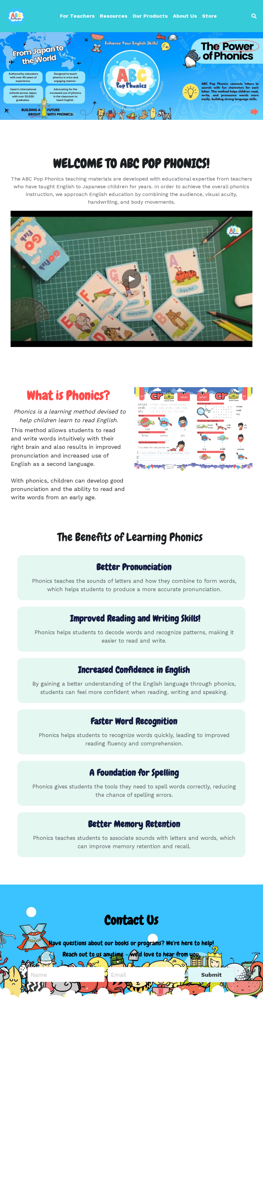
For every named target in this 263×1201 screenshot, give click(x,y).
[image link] (15, 15)
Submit (211, 974)
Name (39, 974)
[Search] (254, 16)
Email (118, 974)
